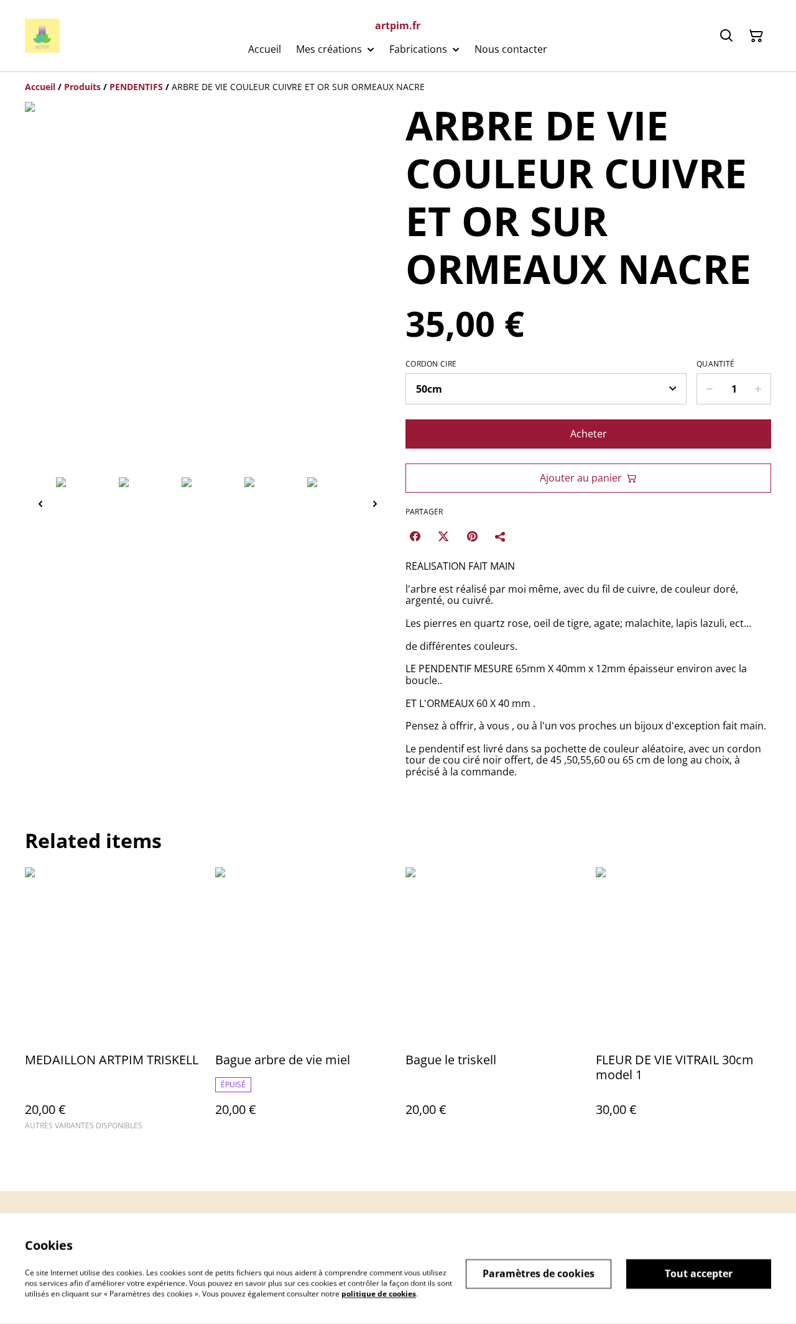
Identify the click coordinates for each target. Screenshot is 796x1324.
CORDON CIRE (430, 364)
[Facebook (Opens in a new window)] (414, 536)
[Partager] (500, 536)
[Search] (726, 36)
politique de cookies (378, 1293)
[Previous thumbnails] (40, 503)
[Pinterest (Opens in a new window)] (472, 536)
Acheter (588, 434)
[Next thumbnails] (375, 503)
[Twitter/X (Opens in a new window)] (443, 536)
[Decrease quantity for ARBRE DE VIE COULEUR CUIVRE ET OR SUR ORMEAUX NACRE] (709, 388)
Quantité (715, 364)
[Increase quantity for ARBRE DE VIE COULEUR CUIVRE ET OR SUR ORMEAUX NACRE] (758, 388)
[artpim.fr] (42, 36)
